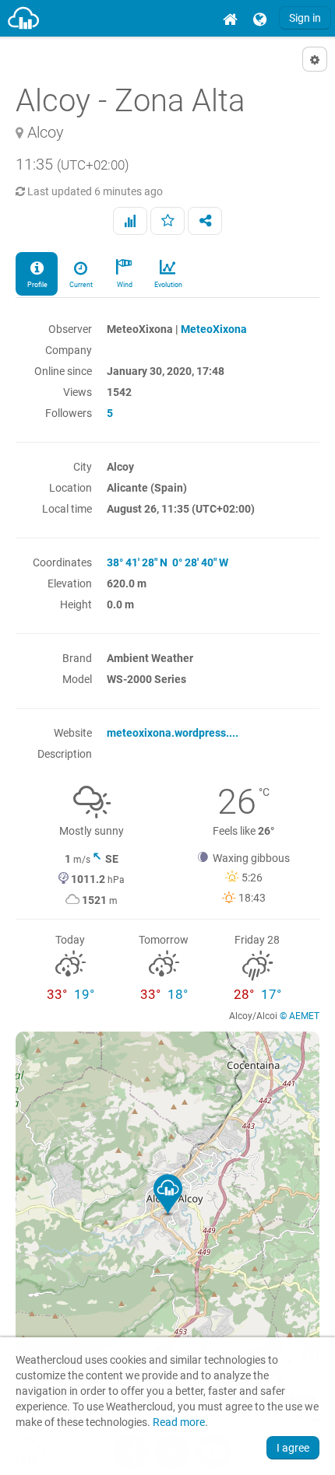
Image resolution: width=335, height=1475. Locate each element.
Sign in (305, 18)
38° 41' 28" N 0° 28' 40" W (167, 562)
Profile (36, 285)
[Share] (205, 221)
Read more (179, 1422)
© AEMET (299, 1016)
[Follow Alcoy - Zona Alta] (167, 221)
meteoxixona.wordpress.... (172, 733)
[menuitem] (230, 18)
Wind (124, 285)
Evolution (167, 285)
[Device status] (130, 221)
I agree (293, 1448)
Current (80, 285)
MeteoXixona (214, 329)
